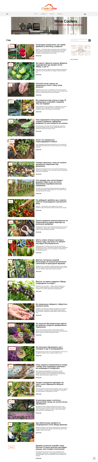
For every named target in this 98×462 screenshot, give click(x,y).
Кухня (51, 14)
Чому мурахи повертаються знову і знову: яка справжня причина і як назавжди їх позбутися (51, 366)
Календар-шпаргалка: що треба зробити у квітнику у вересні (51, 45)
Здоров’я (43, 14)
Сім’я (35, 14)
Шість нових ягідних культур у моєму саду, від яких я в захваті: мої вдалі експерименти (50, 241)
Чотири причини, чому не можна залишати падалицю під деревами (51, 164)
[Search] (89, 40)
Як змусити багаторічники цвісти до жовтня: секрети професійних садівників (51, 325)
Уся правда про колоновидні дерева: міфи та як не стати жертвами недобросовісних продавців (49, 183)
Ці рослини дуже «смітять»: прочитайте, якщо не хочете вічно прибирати (51, 402)
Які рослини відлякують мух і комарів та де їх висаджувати (49, 348)
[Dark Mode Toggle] (94, 458)
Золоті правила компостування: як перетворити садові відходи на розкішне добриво (52, 222)
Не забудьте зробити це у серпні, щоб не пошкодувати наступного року (51, 202)
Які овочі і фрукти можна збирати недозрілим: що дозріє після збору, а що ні (51, 65)
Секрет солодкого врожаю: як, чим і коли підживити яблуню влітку (50, 384)
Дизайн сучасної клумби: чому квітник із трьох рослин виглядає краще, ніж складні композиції (51, 447)
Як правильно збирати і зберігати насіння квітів (51, 305)
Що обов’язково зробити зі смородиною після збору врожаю (51, 424)
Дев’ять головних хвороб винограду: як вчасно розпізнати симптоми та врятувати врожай (51, 261)
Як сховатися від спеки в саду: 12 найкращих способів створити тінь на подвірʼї (51, 102)
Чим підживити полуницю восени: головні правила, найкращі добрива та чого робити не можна (52, 121)
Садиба (59, 14)
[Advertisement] (81, 97)
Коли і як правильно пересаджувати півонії (46, 141)
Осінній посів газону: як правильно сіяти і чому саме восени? (49, 85)
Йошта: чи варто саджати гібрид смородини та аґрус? (51, 282)
